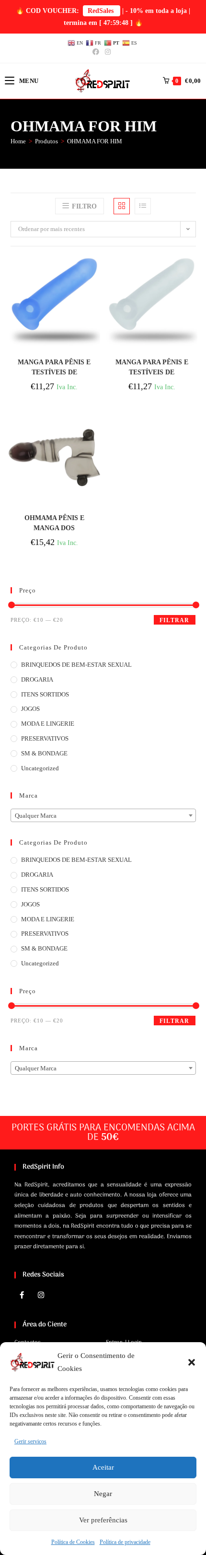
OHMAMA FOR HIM (94, 141)
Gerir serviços (30, 1441)
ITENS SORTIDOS (45, 694)
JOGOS (30, 708)
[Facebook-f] (21, 1295)
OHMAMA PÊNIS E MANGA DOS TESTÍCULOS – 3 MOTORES (54, 523)
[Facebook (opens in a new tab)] (97, 52)
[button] (191, 1362)
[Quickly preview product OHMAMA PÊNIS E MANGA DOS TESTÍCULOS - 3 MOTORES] (95, 428)
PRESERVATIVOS (45, 738)
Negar (103, 1493)
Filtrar (174, 620)
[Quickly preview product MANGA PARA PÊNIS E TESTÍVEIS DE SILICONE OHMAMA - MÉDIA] (95, 272)
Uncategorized (40, 768)
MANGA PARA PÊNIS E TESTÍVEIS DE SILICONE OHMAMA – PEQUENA (151, 367)
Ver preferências (103, 1520)
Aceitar (103, 1467)
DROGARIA (37, 679)
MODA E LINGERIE (47, 723)
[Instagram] (41, 1295)
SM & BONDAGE (44, 753)
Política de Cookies (73, 1542)
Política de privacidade (125, 1542)
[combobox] (103, 815)
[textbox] (103, 816)
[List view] (143, 206)
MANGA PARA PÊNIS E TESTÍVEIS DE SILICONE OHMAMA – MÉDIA (54, 367)
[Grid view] (122, 206)
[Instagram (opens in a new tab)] (108, 52)
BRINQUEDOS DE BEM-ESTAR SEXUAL (76, 664)
